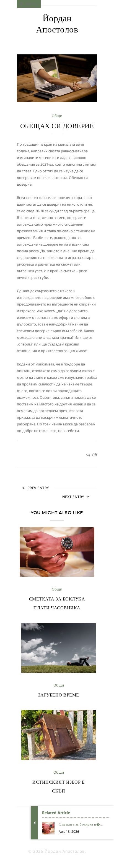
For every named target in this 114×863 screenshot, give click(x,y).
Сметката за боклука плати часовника (57, 603)
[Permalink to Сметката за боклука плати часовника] (57, 575)
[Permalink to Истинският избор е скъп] (58, 758)
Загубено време (58, 695)
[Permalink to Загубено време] (58, 671)
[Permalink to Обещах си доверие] (57, 100)
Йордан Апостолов (57, 24)
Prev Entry (38, 487)
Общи (57, 115)
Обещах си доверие (57, 126)
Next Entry (73, 496)
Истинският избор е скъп (58, 786)
